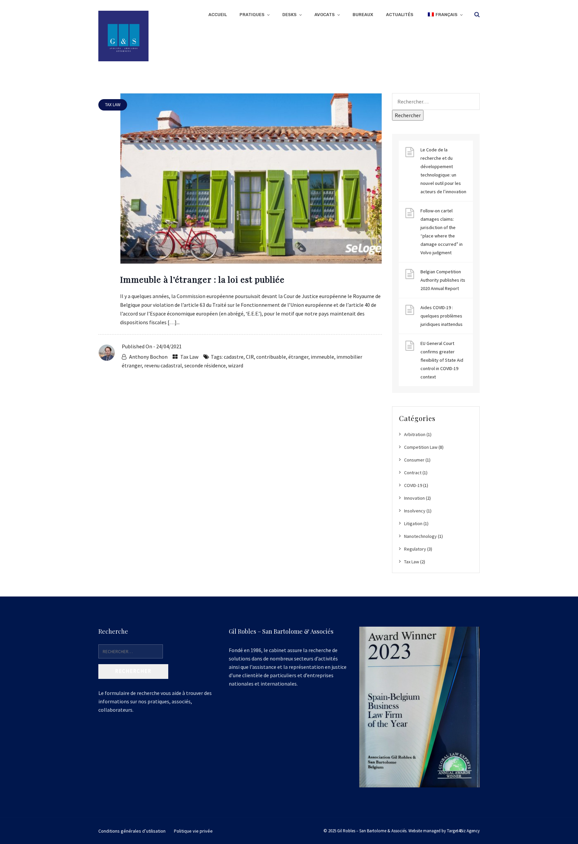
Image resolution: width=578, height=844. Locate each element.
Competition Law (421, 447)
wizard (235, 365)
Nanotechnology (420, 536)
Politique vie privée (193, 831)
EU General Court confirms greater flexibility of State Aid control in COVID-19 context (441, 360)
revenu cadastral (163, 365)
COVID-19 (413, 485)
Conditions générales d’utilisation (132, 831)
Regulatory (415, 549)
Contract (412, 473)
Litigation (413, 523)
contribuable (271, 356)
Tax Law (189, 356)
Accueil (217, 14)
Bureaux (363, 14)
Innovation (414, 498)
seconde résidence (205, 365)
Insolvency (414, 511)
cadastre (234, 356)
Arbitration (414, 434)
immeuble (322, 356)
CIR (250, 356)
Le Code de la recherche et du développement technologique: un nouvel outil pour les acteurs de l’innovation (443, 171)
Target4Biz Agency (463, 831)
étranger (298, 356)
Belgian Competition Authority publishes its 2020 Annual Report (442, 280)
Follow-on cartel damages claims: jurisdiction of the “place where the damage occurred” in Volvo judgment (441, 232)
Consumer (414, 460)
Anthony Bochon (148, 356)
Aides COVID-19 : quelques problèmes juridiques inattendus (441, 315)
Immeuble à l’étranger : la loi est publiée (202, 279)
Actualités (399, 14)
